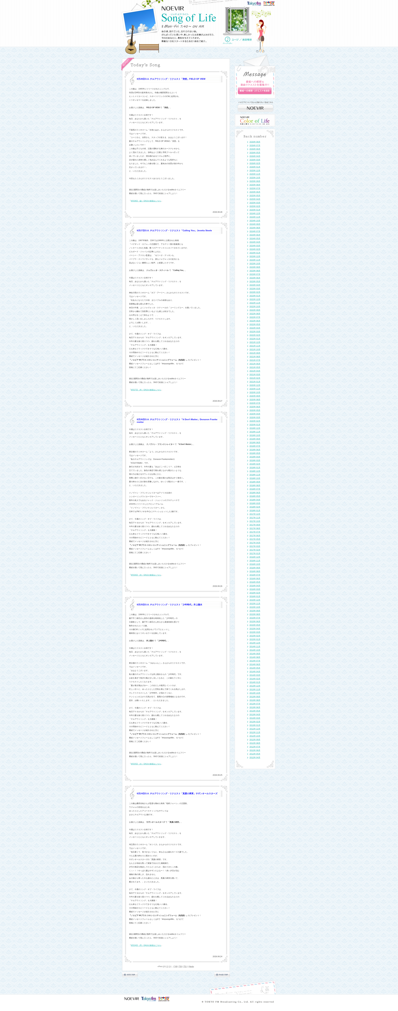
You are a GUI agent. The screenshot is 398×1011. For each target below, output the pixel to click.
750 (180, 966)
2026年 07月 (255, 145)
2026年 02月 (255, 163)
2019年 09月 (255, 439)
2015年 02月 (255, 636)
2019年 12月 (255, 428)
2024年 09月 (255, 224)
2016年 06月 (255, 578)
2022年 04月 (255, 328)
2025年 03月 (255, 203)
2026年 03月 (255, 160)
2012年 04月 (255, 757)
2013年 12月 (255, 686)
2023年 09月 (255, 267)
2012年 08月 (255, 743)
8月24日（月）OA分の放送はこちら (146, 945)
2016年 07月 (255, 575)
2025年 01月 (255, 210)
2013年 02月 (255, 722)
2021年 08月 (255, 357)
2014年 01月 (255, 682)
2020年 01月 (255, 425)
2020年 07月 (255, 403)
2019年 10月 (255, 435)
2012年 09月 (255, 740)
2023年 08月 (255, 271)
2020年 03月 (255, 417)
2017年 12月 (255, 514)
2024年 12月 (255, 213)
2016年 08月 (255, 571)
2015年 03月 (255, 632)
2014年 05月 (255, 668)
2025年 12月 (255, 170)
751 (185, 966)
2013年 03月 (255, 718)
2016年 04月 (255, 586)
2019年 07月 (255, 446)
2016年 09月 (255, 568)
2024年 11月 (255, 217)
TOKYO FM (256, 3)
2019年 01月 (255, 468)
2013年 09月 (255, 697)
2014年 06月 (255, 664)
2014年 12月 (255, 643)
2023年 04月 (255, 285)
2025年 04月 (255, 199)
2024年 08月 (255, 228)
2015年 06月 (255, 621)
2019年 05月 (255, 453)
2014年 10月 (255, 650)
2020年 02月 (255, 421)
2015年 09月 (255, 611)
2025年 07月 (255, 188)
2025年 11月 (255, 174)
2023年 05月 (255, 281)
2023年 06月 (255, 278)
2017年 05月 (255, 539)
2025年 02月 (255, 206)
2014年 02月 (255, 679)
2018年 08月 (255, 485)
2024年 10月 (255, 221)
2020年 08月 (255, 400)
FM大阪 (272, 2)
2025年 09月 (255, 181)
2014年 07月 (255, 661)
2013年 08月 (255, 700)
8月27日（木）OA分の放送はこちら (146, 390)
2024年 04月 (255, 242)
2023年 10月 (255, 264)
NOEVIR (173, 8)
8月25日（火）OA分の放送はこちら (146, 764)
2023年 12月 (255, 256)
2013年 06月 (255, 707)
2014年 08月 (255, 657)
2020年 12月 (255, 385)
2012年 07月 (255, 747)
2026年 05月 (255, 153)
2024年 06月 (255, 235)
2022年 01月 (255, 339)
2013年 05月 (255, 711)
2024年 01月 (255, 253)
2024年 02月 (255, 249)
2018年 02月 (255, 507)
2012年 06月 (255, 750)
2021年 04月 (255, 371)
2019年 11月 (255, 432)
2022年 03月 (255, 332)
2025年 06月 (255, 192)
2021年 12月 (255, 342)
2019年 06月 (255, 450)
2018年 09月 (255, 482)
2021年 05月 (255, 367)
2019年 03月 (255, 460)
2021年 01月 (255, 382)
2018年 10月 (255, 478)
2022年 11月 (255, 303)
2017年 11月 (255, 518)
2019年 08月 (255, 442)
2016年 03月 (255, 589)
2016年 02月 (255, 593)
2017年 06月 (255, 536)
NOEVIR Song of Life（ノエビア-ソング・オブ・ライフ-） (189, 18)
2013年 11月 (255, 689)
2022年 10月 (255, 306)
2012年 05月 (255, 754)
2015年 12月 (255, 600)
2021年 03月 (255, 374)
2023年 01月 (255, 296)
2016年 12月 (255, 557)
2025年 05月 (255, 196)
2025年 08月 (255, 185)
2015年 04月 (255, 629)
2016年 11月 (255, 561)
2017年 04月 (255, 543)
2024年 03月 (255, 246)
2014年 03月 (255, 675)
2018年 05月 (255, 496)
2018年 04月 (255, 500)
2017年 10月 (255, 521)
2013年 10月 (255, 693)
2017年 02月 (255, 550)
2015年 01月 (255, 639)
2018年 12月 (255, 471)
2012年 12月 (255, 729)
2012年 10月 (255, 736)
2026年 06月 (255, 149)
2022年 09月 (255, 310)
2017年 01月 (255, 553)
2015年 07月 (255, 618)
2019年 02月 (255, 464)
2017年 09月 (255, 525)
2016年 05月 (255, 582)
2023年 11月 (255, 260)
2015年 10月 (255, 607)
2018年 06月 (255, 493)
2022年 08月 (255, 314)
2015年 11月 (255, 604)
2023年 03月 (255, 289)
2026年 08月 (255, 142)
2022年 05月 (255, 324)
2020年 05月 (255, 410)
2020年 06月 (255, 407)
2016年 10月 (255, 564)
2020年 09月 (255, 396)
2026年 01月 (255, 167)
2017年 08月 (255, 528)
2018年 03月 (255, 503)
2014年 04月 (255, 672)
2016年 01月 (255, 596)
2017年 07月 (255, 532)
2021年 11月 (255, 346)
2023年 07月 (255, 274)
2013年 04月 (255, 714)
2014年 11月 (255, 646)
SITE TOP (130, 974)
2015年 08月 (255, 614)
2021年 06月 (255, 364)
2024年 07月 (255, 231)
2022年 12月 (255, 299)
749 (175, 966)
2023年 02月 (255, 292)
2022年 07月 (255, 317)
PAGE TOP (222, 974)
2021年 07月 (255, 360)
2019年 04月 (255, 457)
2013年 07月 (255, 704)
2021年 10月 (255, 349)
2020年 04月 (255, 414)
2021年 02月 (255, 378)
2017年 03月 (255, 546)
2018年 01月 (255, 510)
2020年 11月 (255, 389)
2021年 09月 (255, 353)
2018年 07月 (255, 489)
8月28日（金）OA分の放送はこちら (146, 201)
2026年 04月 (255, 156)
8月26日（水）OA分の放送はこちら (146, 575)
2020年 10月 (255, 392)
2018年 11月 (255, 475)
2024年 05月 (255, 238)
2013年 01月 (255, 725)
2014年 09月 (255, 654)
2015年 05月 (255, 625)
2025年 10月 (255, 178)
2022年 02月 (255, 335)
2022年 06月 (255, 321)
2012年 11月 (255, 732)
